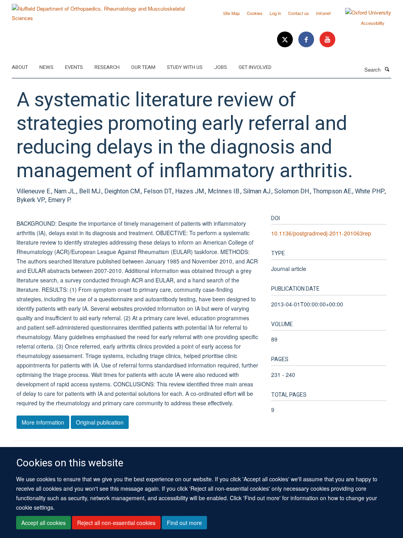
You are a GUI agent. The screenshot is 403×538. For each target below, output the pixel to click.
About (20, 67)
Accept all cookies (43, 523)
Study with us (185, 67)
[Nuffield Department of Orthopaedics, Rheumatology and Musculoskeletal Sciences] (104, 10)
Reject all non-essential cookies (116, 523)
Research (107, 67)
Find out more (184, 523)
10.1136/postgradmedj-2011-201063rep (321, 233)
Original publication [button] (100, 422)
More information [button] (43, 422)
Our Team (143, 67)
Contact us (298, 13)
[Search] (387, 69)
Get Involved (255, 67)
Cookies (255, 13)
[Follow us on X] (285, 39)
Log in (275, 13)
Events (74, 67)
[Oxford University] (362, 12)
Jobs (220, 67)
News (46, 67)
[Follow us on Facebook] (307, 39)
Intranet (323, 13)
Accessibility (373, 23)
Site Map (231, 13)
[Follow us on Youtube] (327, 39)
